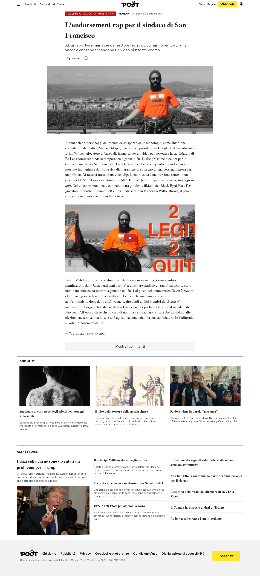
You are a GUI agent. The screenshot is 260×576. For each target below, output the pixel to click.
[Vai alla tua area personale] (241, 4)
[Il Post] (130, 4)
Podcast (45, 4)
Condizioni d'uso (145, 553)
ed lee (80, 333)
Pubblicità (68, 553)
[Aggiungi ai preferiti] (86, 58)
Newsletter (30, 4)
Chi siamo (49, 553)
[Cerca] (54, 4)
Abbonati (227, 4)
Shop (202, 4)
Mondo (124, 13)
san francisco (96, 333)
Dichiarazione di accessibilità (183, 553)
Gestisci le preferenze (112, 553)
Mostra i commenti (130, 346)
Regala (211, 4)
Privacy (85, 553)
